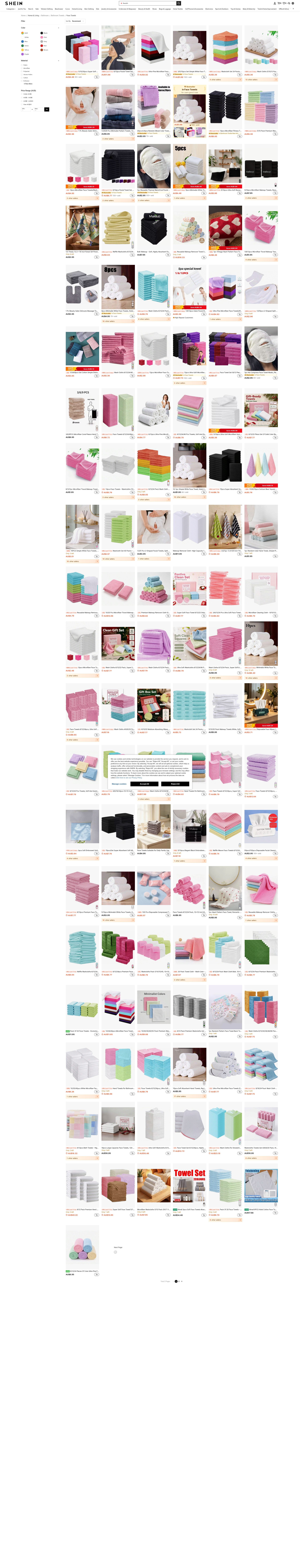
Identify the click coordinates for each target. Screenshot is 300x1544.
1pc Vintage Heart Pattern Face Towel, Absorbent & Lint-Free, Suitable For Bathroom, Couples (225, 252)
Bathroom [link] (45, 15)
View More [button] (28, 84)
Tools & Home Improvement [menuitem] (267, 9)
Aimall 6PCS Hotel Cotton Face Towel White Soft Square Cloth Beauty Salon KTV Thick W (261, 1209)
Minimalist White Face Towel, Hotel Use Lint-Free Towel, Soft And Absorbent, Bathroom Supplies (261, 667)
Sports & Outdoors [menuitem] (221, 9)
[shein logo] (13, 3)
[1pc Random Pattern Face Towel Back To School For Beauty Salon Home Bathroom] (225, 1007)
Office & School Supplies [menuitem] (287, 9)
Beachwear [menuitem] (59, 9)
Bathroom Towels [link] (57, 15)
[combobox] (75, 21)
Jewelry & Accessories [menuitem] (108, 9)
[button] (288, 3)
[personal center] (274, 3)
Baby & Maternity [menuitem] (249, 9)
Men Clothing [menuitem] (89, 9)
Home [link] (23, 15)
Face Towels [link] (71, 15)
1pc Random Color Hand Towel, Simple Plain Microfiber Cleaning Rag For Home (261, 551)
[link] (279, 3)
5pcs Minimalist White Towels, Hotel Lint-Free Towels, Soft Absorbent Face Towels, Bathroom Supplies (189, 190)
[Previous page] (173, 1281)
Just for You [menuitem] (22, 9)
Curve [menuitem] (67, 9)
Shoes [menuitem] (154, 9)
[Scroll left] (290, 9)
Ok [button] (47, 109)
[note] (82, 127)
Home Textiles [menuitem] (178, 9)
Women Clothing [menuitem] (47, 9)
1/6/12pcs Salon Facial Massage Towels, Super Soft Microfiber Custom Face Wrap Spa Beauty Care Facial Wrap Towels (189, 311)
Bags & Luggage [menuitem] (165, 9)
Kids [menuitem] (97, 9)
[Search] (178, 3)
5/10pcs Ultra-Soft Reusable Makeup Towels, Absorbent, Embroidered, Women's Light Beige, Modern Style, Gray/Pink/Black (225, 190)
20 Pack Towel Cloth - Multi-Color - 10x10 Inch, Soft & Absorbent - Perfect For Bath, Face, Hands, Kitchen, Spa (189, 972)
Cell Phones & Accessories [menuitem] (194, 9)
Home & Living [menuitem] (77, 9)
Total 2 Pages (165, 1281)
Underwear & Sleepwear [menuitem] (127, 9)
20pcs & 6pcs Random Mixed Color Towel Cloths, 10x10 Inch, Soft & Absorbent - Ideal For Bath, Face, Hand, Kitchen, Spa (154, 131)
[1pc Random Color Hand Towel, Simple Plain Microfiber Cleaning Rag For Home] (261, 527)
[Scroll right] (293, 9)
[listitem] (82, 53)
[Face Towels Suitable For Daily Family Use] (154, 826)
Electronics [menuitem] (209, 9)
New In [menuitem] (30, 9)
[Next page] (181, 1281)
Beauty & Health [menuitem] (144, 9)
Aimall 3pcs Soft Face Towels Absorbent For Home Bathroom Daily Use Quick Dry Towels (189, 1209)
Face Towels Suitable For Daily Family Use (153, 850)
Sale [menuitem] (37, 9)
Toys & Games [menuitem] (235, 9)
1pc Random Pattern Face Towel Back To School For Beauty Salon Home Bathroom (225, 1031)
